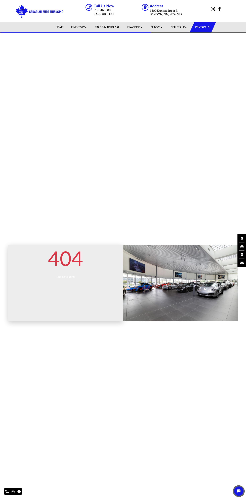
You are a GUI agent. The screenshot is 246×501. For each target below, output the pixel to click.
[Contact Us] (240, 263)
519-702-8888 (103, 10)
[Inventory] (240, 246)
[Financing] (240, 238)
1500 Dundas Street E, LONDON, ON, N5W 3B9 (166, 12)
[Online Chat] (239, 491)
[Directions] (240, 254)
